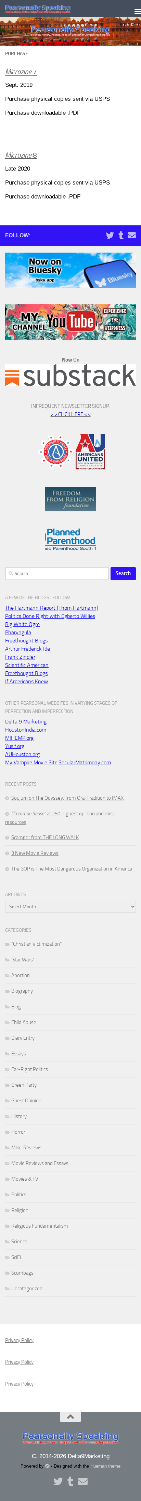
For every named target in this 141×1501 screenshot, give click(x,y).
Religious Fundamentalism (39, 1226)
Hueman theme (105, 1466)
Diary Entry (23, 1038)
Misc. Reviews (26, 1148)
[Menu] (132, 8)
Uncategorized (26, 1289)
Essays (18, 1054)
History (19, 1116)
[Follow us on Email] (132, 235)
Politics (18, 1195)
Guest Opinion (26, 1101)
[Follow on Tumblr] (121, 235)
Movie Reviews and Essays (39, 1163)
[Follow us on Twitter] (110, 235)
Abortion (20, 975)
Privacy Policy (19, 1340)
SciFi (16, 1257)
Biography (22, 991)
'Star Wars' (22, 960)
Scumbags (22, 1273)
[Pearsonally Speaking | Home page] (48, 8)
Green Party (24, 1085)
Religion (19, 1210)
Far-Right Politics (29, 1069)
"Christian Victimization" (36, 944)
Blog (16, 1007)
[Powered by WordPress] (47, 1466)
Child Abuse (23, 1022)
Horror (18, 1132)
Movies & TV (24, 1179)
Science (19, 1242)
